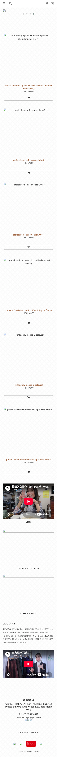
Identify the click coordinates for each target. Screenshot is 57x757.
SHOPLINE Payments (32, 751)
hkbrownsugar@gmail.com (28, 717)
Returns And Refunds (28, 732)
